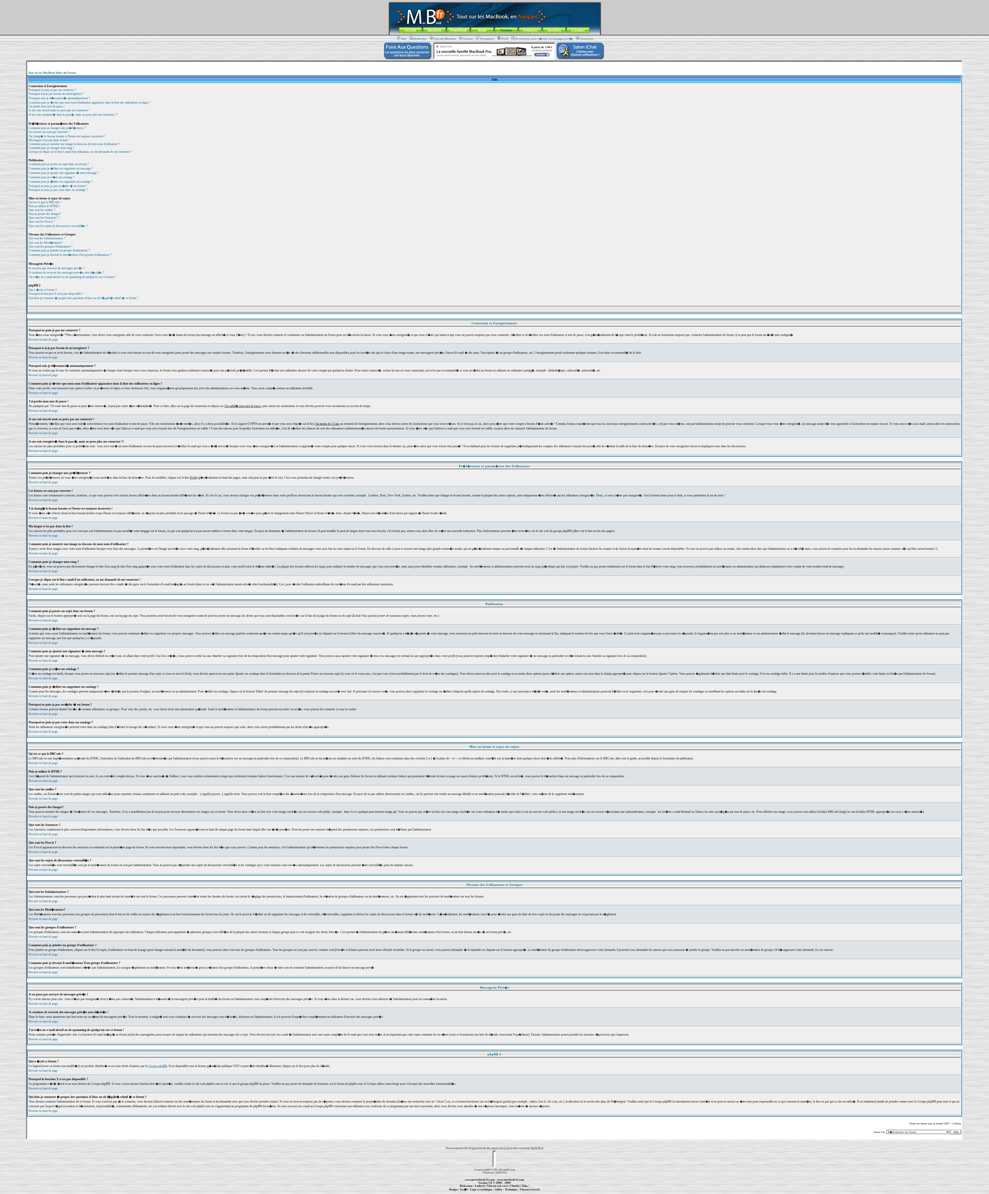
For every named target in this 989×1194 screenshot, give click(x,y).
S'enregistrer (487, 38)
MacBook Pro (476, 1192)
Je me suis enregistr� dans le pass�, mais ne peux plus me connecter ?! (73, 114)
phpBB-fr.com (501, 1172)
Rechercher (420, 38)
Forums (506, 30)
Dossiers (554, 30)
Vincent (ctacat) (530, 1189)
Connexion (586, 38)
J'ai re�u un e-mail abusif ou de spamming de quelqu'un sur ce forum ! (72, 277)
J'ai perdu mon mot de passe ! (47, 106)
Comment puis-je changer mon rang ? (51, 148)
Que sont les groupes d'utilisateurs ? (50, 246)
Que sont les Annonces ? (44, 217)
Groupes (468, 38)
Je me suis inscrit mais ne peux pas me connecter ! (59, 110)
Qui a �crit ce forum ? (43, 290)
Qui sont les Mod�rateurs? (46, 242)
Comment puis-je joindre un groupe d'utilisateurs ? (59, 250)
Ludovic (480, 1185)
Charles (514, 1185)
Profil (504, 38)
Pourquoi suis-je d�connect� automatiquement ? (59, 98)
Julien (498, 1189)
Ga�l (463, 1189)
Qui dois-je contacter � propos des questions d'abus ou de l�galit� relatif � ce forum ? (83, 298)
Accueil (410, 30)
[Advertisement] (494, 63)
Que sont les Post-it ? (42, 221)
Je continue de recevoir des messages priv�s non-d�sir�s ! (66, 272)
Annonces (530, 30)
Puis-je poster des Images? (45, 214)
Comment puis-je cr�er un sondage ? (52, 177)
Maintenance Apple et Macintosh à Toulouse (503, 1192)
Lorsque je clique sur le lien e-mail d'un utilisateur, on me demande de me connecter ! (80, 152)
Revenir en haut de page (43, 339)
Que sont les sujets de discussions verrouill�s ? (58, 226)
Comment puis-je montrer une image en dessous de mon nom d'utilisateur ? (74, 144)
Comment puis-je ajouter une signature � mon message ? (64, 173)
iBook (482, 30)
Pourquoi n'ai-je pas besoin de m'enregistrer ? (56, 94)
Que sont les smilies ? (42, 210)
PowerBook (458, 30)
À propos (578, 30)
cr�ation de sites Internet (528, 1192)
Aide (403, 38)
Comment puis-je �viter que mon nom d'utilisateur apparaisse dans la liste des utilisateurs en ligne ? (89, 102)
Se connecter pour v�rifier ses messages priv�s (544, 38)
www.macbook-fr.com (510, 1179)
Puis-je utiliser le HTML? (44, 206)
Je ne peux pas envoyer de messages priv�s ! (57, 268)
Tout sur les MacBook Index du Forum (52, 72)
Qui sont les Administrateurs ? (47, 238)
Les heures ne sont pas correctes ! (49, 132)
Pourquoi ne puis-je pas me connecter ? (52, 90)
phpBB (487, 1169)
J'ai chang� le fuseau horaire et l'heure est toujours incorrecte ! (67, 136)
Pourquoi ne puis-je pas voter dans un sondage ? (58, 190)
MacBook (434, 30)
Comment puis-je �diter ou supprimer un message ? (61, 168)
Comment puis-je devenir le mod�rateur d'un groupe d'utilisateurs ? (70, 255)
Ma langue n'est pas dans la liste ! (49, 140)
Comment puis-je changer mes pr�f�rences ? (57, 128)
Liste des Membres (445, 38)
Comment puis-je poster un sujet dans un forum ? (59, 164)
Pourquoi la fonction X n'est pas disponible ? (56, 293)
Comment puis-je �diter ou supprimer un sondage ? (60, 181)
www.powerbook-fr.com (479, 1179)
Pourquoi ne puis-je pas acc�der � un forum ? (58, 186)
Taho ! (526, 1185)
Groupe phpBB (157, 1066)
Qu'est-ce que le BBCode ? (45, 202)
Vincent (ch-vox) (497, 1185)
